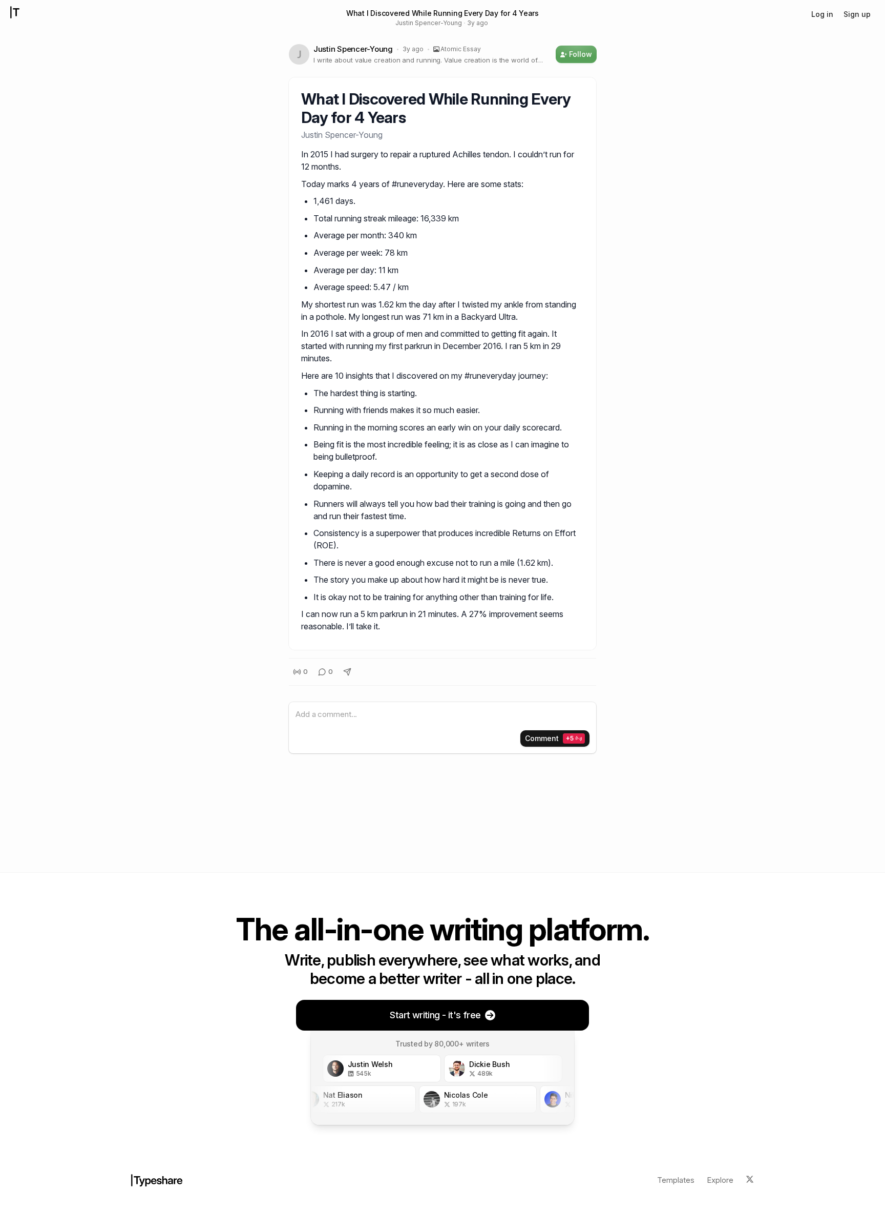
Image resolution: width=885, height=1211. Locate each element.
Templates (675, 1180)
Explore (720, 1180)
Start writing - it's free (435, 1015)
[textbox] (442, 715)
